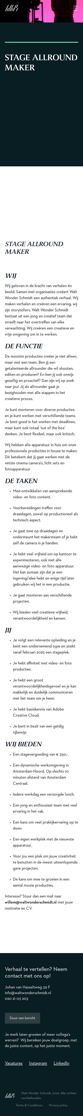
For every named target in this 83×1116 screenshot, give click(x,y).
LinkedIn (61, 1063)
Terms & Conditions (29, 1105)
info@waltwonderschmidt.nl (28, 993)
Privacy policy (58, 1105)
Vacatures (14, 1063)
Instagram (38, 1063)
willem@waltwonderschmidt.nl (31, 902)
